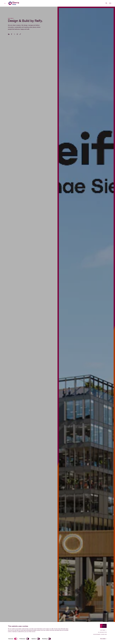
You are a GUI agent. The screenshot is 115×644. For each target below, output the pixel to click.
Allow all (103, 625)
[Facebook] (11, 34)
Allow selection (102, 632)
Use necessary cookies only (100, 634)
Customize (102, 630)
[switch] (27, 639)
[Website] (13, 3)
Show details (103, 638)
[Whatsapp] (17, 34)
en (4, 3)
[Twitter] (14, 34)
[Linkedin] (9, 34)
